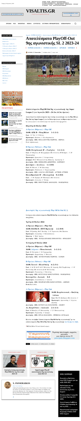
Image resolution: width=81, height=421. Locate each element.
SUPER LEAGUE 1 (36, 35)
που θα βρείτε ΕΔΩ (71, 322)
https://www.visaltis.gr (17, 386)
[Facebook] (70, 52)
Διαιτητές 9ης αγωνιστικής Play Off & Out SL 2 (46, 210)
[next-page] (5, 147)
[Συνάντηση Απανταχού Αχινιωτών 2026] (5, 140)
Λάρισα (34, 249)
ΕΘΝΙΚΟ (71, 48)
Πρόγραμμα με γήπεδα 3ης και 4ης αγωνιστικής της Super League (15, 123)
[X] (74, 52)
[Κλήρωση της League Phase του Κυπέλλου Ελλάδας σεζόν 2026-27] (5, 115)
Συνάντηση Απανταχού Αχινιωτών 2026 (15, 139)
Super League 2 (50, 48)
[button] (75, 23)
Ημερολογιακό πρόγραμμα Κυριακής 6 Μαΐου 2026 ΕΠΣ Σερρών (69, 412)
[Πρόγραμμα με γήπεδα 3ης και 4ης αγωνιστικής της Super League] (5, 123)
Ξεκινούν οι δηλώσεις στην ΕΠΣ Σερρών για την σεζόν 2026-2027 (69, 380)
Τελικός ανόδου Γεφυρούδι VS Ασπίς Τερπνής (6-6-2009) (69, 397)
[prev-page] (3, 147)
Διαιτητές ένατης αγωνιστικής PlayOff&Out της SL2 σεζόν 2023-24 (14, 372)
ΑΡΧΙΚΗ (62, 48)
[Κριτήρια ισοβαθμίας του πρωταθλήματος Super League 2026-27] (5, 132)
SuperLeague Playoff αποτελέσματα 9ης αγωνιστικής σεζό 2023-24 (42, 372)
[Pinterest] (77, 52)
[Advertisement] (52, 97)
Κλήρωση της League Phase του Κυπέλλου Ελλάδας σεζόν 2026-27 (15, 114)
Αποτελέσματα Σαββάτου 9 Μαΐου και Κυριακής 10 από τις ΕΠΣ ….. (68, 404)
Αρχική (28, 35)
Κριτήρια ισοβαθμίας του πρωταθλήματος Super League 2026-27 (15, 132)
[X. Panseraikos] (27, 52)
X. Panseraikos (37, 52)
